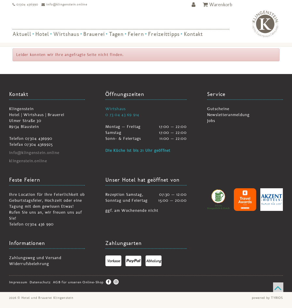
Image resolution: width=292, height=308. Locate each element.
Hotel (42, 34)
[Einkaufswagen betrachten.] (217, 4)
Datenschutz (40, 282)
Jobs (211, 120)
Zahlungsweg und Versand (35, 257)
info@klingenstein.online (66, 4)
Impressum (18, 282)
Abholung (153, 261)
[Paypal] (133, 261)
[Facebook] (108, 281)
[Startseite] (265, 24)
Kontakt (193, 34)
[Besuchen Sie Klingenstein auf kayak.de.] (245, 199)
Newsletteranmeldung (228, 114)
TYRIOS (277, 298)
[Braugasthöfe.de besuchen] (218, 199)
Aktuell (22, 34)
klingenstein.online (28, 160)
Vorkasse (113, 261)
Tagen (116, 34)
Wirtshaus (66, 34)
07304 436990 (27, 4)
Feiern (136, 34)
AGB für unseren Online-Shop (78, 282)
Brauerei (94, 34)
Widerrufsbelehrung (29, 263)
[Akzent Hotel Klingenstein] (271, 199)
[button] (193, 4)
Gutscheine (218, 108)
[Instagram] (116, 281)
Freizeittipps (164, 34)
